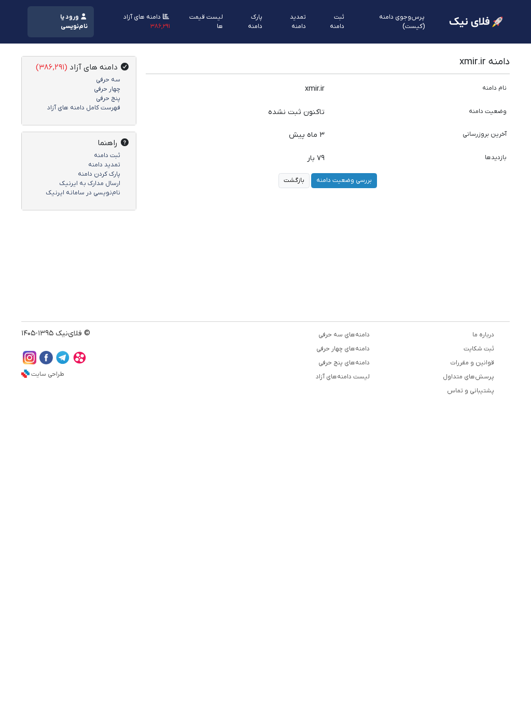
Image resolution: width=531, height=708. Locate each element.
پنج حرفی (108, 98)
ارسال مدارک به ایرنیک (89, 183)
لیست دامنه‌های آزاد (343, 377)
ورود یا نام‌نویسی (74, 22)
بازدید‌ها (496, 157)
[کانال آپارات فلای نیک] (79, 362)
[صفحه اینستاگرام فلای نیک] (29, 362)
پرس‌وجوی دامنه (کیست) (402, 22)
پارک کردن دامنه (99, 174)
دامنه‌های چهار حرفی (343, 349)
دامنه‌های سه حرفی (344, 335)
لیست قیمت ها (206, 22)
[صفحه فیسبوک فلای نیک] (46, 362)
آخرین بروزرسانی (485, 134)
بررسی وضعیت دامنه (344, 180)
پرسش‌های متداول (468, 377)
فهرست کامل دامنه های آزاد (83, 108)
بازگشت (294, 180)
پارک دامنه (255, 22)
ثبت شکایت (479, 349)
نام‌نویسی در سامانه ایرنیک (83, 193)
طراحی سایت (47, 374)
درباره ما (483, 335)
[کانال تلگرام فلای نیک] (62, 362)
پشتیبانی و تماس (470, 391)
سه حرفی (108, 80)
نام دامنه (494, 88)
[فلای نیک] (476, 22)
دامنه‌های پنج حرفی (344, 363)
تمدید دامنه (298, 22)
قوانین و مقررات (472, 363)
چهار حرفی (107, 89)
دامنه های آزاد (146, 22)
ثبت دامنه (337, 22)
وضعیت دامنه (488, 111)
